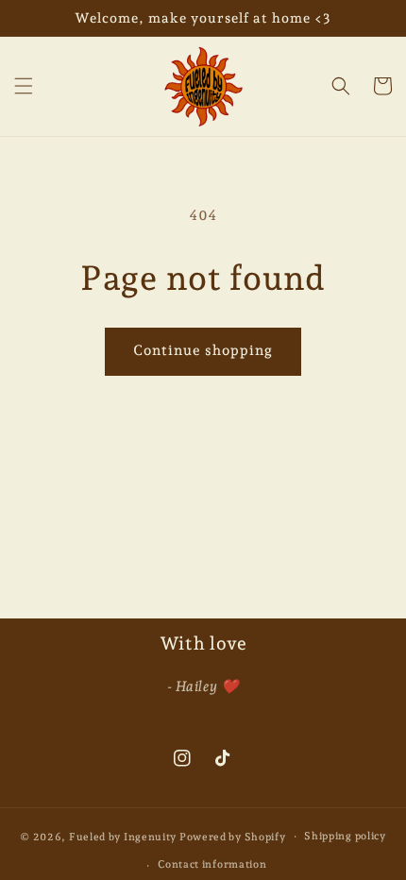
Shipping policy (345, 836)
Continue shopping (203, 350)
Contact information (212, 864)
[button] (23, 86)
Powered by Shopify (232, 836)
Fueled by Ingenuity (124, 836)
